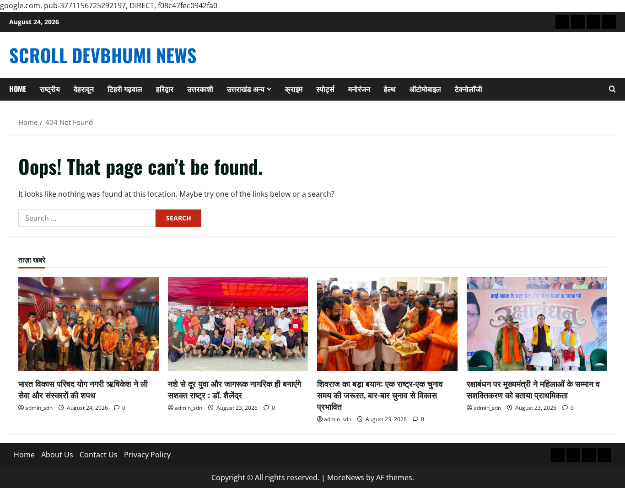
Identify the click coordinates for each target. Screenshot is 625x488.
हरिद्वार (164, 88)
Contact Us (99, 455)
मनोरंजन (359, 88)
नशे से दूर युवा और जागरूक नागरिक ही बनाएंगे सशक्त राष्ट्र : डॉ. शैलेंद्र (234, 389)
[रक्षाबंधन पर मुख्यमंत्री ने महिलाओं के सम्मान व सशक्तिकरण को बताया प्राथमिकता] (537, 323)
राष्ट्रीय (50, 88)
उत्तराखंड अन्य (245, 88)
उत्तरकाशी (200, 88)
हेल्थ (390, 88)
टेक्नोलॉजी (468, 88)
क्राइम (293, 88)
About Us (57, 455)
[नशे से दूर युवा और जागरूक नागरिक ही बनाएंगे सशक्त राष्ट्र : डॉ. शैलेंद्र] (238, 323)
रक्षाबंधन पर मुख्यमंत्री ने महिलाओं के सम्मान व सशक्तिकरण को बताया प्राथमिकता (533, 389)
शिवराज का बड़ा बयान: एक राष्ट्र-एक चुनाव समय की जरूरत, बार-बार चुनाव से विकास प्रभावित (380, 394)
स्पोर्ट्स (325, 88)
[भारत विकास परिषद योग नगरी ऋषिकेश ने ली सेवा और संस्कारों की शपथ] (88, 323)
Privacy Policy (147, 455)
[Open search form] (612, 89)
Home (17, 88)
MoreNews (345, 477)
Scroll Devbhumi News (103, 55)
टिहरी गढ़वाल (125, 88)
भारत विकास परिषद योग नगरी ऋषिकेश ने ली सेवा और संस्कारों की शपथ (83, 389)
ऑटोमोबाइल (425, 88)
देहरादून (84, 88)
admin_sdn (39, 408)
